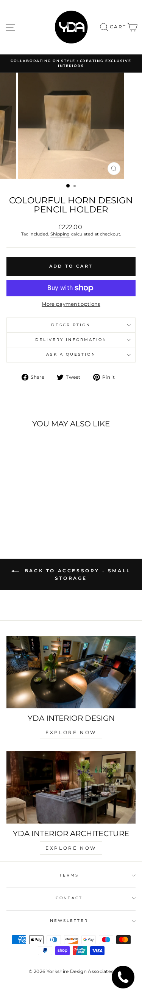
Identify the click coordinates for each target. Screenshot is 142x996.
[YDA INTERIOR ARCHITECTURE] (71, 787)
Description (71, 324)
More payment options (71, 304)
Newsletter (69, 920)
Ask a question (70, 354)
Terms (69, 875)
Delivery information (71, 339)
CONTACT (69, 897)
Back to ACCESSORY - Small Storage (76, 574)
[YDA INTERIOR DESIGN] (71, 672)
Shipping (60, 234)
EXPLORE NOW (71, 732)
